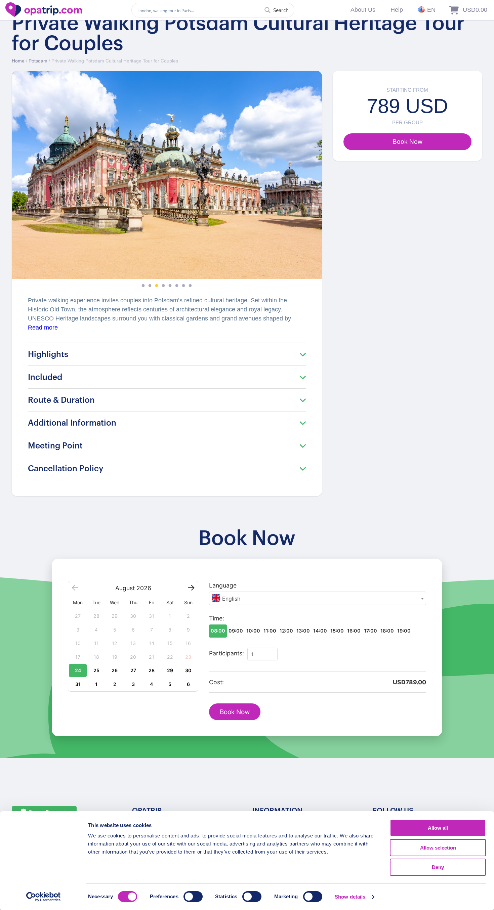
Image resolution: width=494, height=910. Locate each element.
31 (78, 684)
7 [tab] (183, 286)
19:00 (404, 631)
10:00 (253, 631)
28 (152, 670)
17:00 (370, 631)
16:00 (354, 631)
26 (115, 670)
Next (311, 183)
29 (170, 670)
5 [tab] (170, 286)
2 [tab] (150, 286)
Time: (216, 618)
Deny (438, 867)
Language (223, 585)
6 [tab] (176, 286)
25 (96, 670)
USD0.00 (475, 9)
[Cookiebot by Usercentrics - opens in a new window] (43, 897)
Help (396, 9)
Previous (21, 183)
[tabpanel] (167, 175)
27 (133, 670)
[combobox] (317, 598)
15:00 (337, 631)
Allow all (438, 828)
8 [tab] (190, 286)
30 (188, 670)
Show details (350, 897)
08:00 (218, 631)
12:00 (286, 631)
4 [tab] (163, 286)
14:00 (320, 631)
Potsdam (38, 60)
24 (78, 670)
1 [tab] (143, 286)
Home (18, 60)
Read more (43, 327)
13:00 (303, 631)
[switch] (193, 896)
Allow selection (438, 848)
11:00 (269, 631)
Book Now (235, 712)
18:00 (387, 631)
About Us (363, 9)
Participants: (226, 653)
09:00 (236, 631)
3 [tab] (156, 286)
